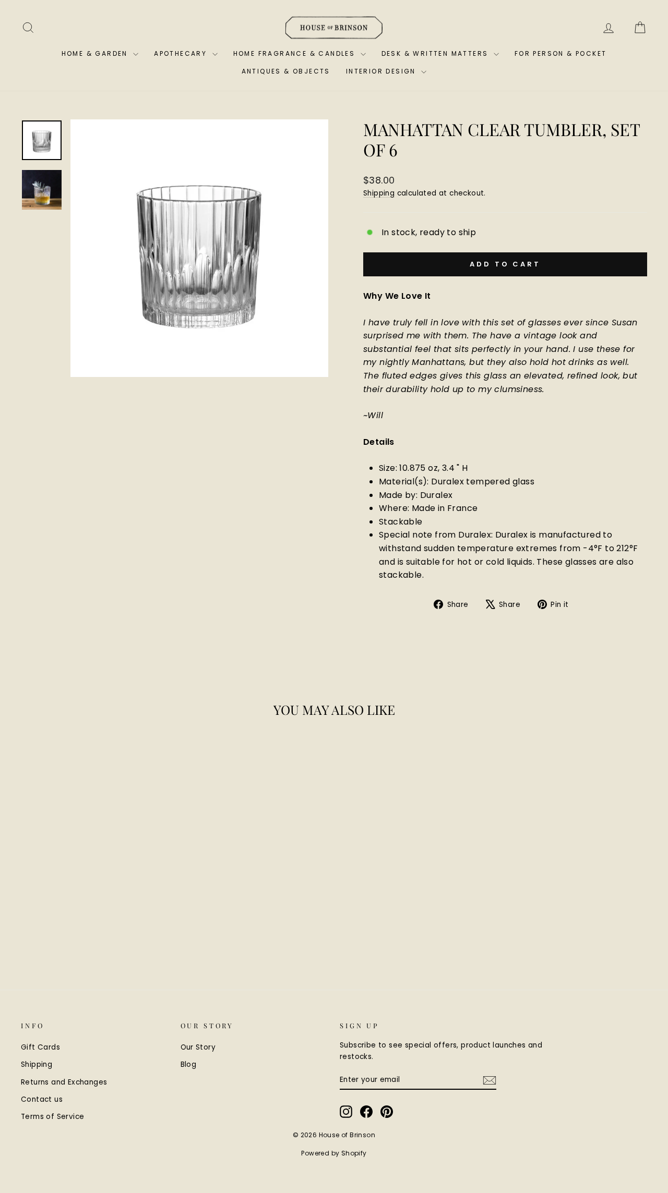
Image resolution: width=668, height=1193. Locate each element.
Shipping (379, 193)
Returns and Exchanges (64, 1082)
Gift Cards (40, 1047)
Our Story (198, 1047)
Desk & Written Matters (436, 53)
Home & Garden (96, 53)
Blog (189, 1064)
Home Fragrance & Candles (295, 53)
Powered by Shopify (333, 1153)
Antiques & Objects (286, 71)
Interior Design (382, 71)
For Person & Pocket (561, 53)
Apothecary (181, 53)
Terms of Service (52, 1117)
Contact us (42, 1099)
